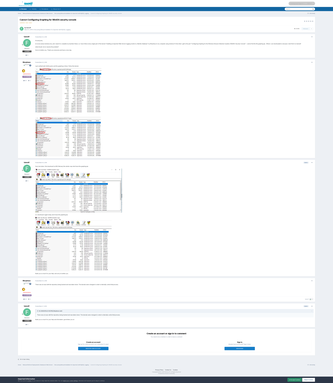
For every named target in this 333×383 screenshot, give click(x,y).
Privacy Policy (159, 370)
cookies (29, 380)
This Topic (306, 9)
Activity (34, 9)
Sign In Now (239, 348)
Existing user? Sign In (297, 3)
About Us (56, 9)
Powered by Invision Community (166, 373)
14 (30, 80)
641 (26, 80)
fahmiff (28, 27)
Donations (44, 9)
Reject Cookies (308, 379)
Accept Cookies (295, 379)
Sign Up (309, 3)
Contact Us (168, 370)
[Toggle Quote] (38, 311)
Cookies (175, 370)
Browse (24, 9)
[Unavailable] (78, 190)
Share (297, 28)
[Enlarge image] (68, 90)
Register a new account (93, 348)
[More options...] (312, 37)
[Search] (313, 9)
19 (27, 55)
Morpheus (27, 62)
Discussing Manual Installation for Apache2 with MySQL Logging (52, 29)
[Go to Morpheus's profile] (27, 68)
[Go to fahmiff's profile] (22, 29)
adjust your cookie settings (70, 380)
